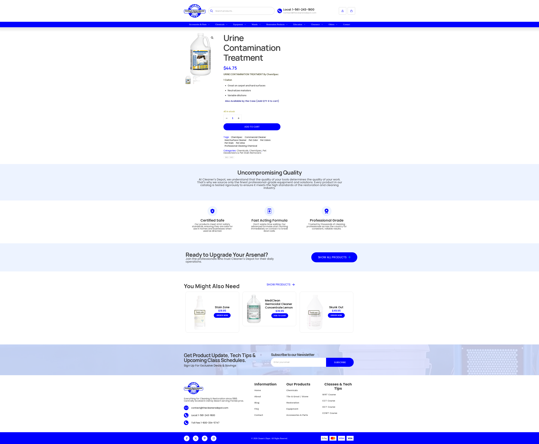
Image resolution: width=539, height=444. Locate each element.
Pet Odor (253, 140)
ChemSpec (236, 137)
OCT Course (328, 407)
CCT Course (328, 400)
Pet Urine (240, 143)
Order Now (222, 315)
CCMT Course (329, 413)
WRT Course (329, 394)
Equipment (292, 408)
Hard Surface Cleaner (235, 140)
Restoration (292, 402)
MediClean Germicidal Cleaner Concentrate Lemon (279, 304)
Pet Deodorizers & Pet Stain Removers (244, 151)
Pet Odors (265, 140)
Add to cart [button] (280, 316)
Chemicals (242, 150)
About (257, 396)
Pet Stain (229, 143)
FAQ (256, 408)
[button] (212, 38)
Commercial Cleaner (255, 137)
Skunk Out (336, 307)
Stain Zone (222, 307)
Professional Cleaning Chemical (241, 146)
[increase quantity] (238, 118)
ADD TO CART (252, 126)
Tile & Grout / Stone (297, 396)
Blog (256, 402)
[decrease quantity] (226, 118)
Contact (258, 415)
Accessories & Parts (297, 415)
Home (257, 390)
